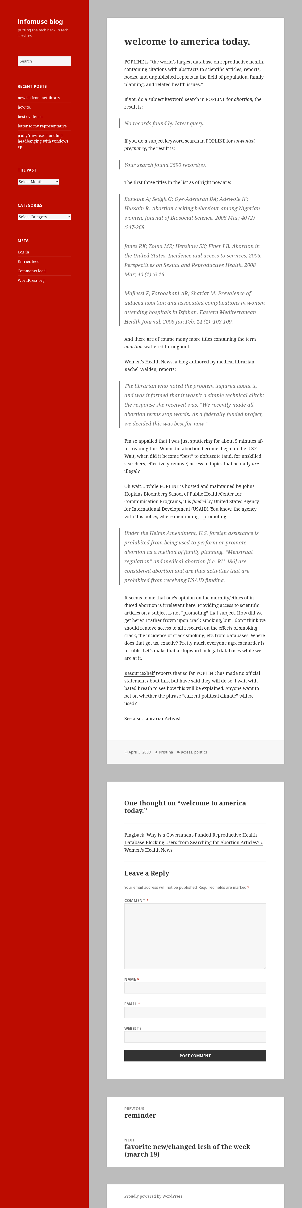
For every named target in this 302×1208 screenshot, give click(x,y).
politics (200, 752)
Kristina (166, 752)
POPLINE (134, 62)
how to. (24, 107)
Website (132, 1028)
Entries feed (29, 261)
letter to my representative (42, 126)
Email (132, 1003)
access (186, 752)
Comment (136, 900)
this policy (146, 517)
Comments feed (32, 271)
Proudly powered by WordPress (153, 1196)
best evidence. (30, 116)
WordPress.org (31, 280)
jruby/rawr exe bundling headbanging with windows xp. (43, 141)
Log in (23, 252)
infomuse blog (40, 21)
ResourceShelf (139, 673)
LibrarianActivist (162, 719)
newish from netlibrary (39, 97)
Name (131, 979)
